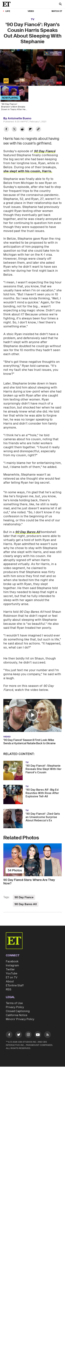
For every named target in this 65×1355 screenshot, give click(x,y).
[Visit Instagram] (28, 1035)
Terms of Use (14, 1003)
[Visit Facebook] (9, 1035)
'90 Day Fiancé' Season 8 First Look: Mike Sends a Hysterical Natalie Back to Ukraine (29, 741)
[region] (32, 67)
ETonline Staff (15, 986)
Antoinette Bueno (19, 118)
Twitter (10, 970)
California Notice (16, 1015)
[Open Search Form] (60, 4)
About (10, 982)
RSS (8, 990)
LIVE (8, 11)
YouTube (11, 974)
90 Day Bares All (25, 904)
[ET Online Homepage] (7, 4)
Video (31, 11)
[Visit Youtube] (37, 1034)
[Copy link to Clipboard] (38, 129)
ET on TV (11, 978)
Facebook (12, 962)
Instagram (12, 966)
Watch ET (57, 11)
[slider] (32, 76)
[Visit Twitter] (18, 1035)
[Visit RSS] (47, 1035)
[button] (6, 81)
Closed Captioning (18, 1011)
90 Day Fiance (24, 897)
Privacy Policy (15, 1007)
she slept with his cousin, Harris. (27, 171)
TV (32, 19)
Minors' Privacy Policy (20, 1019)
